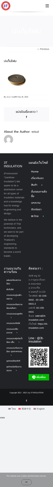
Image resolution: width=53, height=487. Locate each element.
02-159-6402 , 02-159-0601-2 (38, 300)
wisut (9, 97)
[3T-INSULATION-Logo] (5, 2)
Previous (44, 49)
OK (26, 482)
